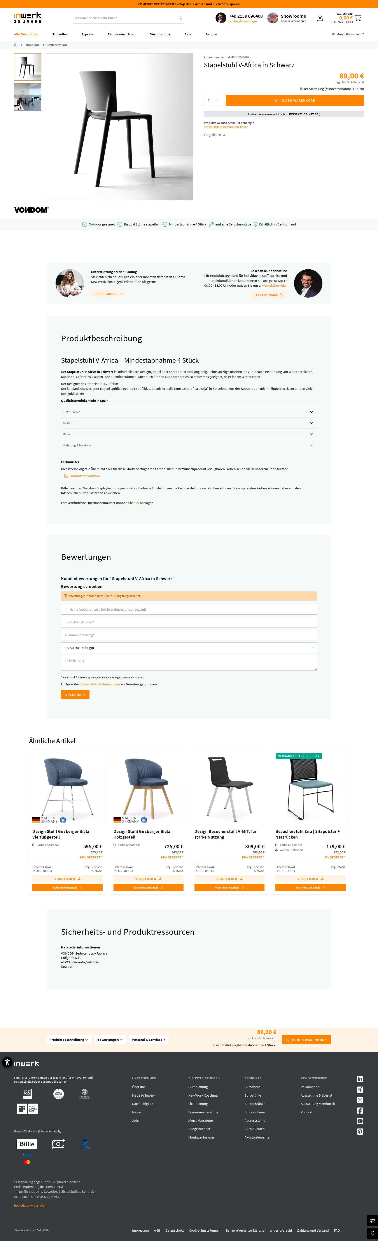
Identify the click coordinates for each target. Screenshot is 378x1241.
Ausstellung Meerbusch (318, 1103)
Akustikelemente (257, 1137)
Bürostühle (253, 1095)
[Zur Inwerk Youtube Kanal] (360, 1122)
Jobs (135, 1120)
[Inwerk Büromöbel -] (19, 45)
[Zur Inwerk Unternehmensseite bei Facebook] (360, 1112)
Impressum (140, 1230)
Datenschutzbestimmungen (99, 684)
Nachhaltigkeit (142, 1103)
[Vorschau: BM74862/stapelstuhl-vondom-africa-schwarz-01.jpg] (27, 67)
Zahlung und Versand (313, 1230)
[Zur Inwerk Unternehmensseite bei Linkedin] (360, 1080)
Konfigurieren (65, 887)
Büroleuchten (255, 1129)
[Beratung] (372, 1220)
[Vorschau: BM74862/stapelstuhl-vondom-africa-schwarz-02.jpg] (27, 97)
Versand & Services (147, 1039)
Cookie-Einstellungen (204, 1230)
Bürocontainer (255, 1112)
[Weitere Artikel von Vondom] (31, 210)
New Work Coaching (203, 1095)
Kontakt (306, 1112)
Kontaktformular (274, 285)
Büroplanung (105, 294)
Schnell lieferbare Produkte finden (226, 127)
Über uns (138, 1087)
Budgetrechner (199, 1129)
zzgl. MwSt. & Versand (350, 82)
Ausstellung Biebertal (316, 1095)
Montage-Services (201, 1137)
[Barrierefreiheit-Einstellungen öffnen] (7, 1062)
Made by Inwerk (143, 1095)
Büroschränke (255, 1103)
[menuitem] (239, 17)
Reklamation (310, 1087)
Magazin (138, 1112)
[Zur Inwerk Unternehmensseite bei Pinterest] (360, 1133)
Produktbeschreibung (67, 1039)
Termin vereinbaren (293, 21)
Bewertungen (108, 1039)
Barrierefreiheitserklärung (245, 1230)
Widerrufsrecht (281, 1230)
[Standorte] (372, 1233)
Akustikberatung (200, 1120)
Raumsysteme (255, 1120)
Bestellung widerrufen (30, 1205)
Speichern (75, 694)
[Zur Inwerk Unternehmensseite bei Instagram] (360, 1101)
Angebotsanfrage (245, 21)
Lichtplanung (198, 1103)
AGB (157, 1230)
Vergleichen (213, 134)
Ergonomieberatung (203, 1112)
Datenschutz (174, 1230)
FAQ (337, 1230)
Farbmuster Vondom (85, 476)
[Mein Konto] (320, 18)
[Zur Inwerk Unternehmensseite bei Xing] (360, 1091)
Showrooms (293, 16)
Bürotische (253, 1087)
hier (136, 503)
